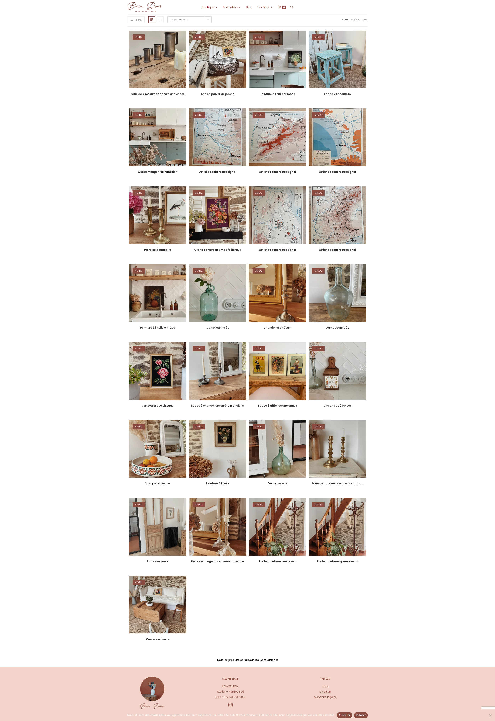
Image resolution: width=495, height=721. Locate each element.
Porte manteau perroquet (277, 561)
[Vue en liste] (160, 19)
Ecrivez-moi (230, 686)
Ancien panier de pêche (217, 94)
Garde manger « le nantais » (157, 172)
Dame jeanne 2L (217, 328)
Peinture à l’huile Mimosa (277, 94)
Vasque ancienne (157, 483)
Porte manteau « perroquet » (337, 561)
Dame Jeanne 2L (337, 328)
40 (357, 19)
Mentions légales (325, 697)
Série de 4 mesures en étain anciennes (158, 94)
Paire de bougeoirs (157, 250)
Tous (364, 19)
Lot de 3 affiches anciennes (277, 405)
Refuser (361, 715)
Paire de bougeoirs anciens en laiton (337, 483)
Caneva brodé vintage (158, 405)
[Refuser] (490, 715)
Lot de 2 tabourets (337, 94)
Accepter (344, 715)
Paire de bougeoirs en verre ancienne (217, 561)
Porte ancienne (157, 561)
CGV (325, 686)
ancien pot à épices (337, 405)
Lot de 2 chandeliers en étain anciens (217, 405)
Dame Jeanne (277, 483)
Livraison (325, 692)
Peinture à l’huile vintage (157, 328)
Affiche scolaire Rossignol (217, 172)
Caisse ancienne (157, 639)
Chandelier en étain (277, 328)
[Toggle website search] (291, 7)
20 (352, 19)
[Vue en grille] (151, 19)
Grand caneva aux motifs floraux (217, 250)
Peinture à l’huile (217, 483)
